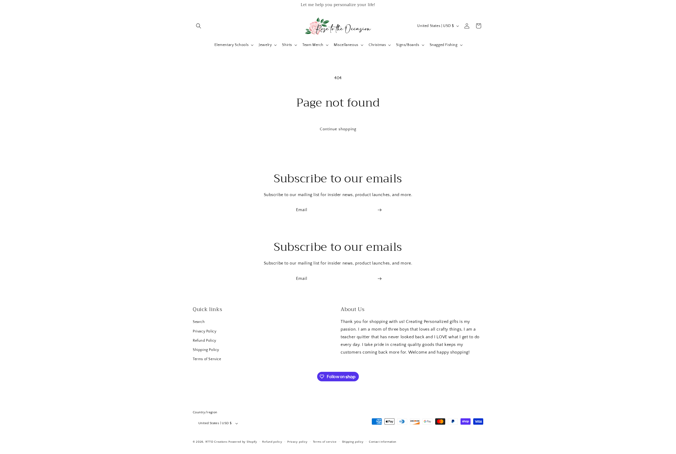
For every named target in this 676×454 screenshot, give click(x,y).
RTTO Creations (216, 441)
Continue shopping (338, 129)
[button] (198, 26)
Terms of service (325, 441)
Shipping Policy (206, 350)
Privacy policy (297, 441)
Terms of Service (207, 359)
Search (199, 322)
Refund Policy (204, 341)
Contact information (382, 441)
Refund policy (272, 441)
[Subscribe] (379, 210)
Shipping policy (353, 441)
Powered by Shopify (242, 441)
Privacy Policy (204, 331)
